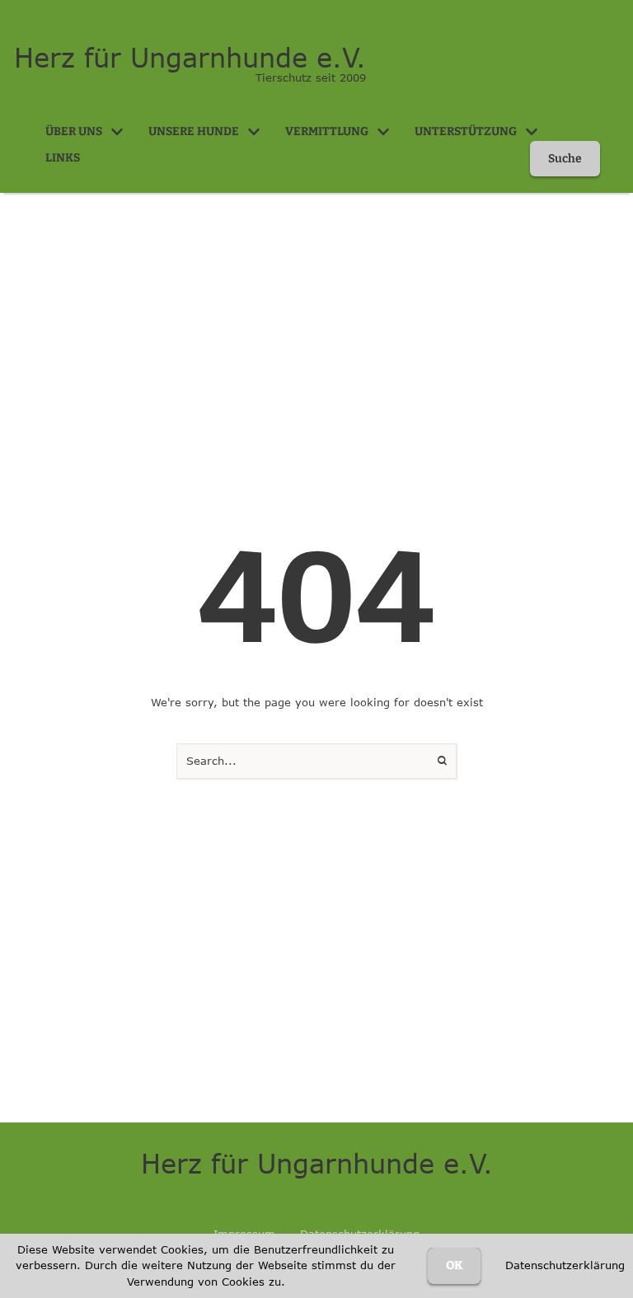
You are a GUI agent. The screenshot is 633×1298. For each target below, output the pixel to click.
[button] (117, 131)
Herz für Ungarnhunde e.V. (190, 57)
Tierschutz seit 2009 (311, 77)
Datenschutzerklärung (565, 1265)
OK (454, 1265)
